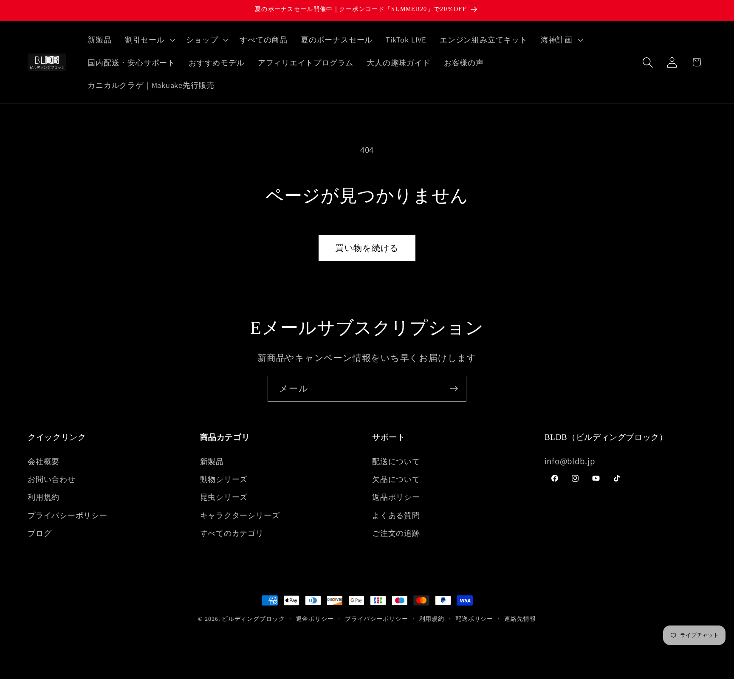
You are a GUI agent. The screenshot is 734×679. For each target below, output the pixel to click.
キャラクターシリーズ (240, 515)
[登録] (454, 389)
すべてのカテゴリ (232, 533)
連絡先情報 (520, 618)
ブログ (39, 533)
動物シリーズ (224, 479)
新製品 (212, 461)
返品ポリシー (396, 497)
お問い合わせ (52, 479)
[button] (149, 39)
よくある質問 (396, 515)
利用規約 (43, 497)
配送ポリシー (474, 618)
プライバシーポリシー (67, 515)
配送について (396, 461)
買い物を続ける (366, 248)
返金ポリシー (315, 618)
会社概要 (43, 461)
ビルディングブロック (253, 618)
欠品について (396, 479)
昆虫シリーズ (224, 497)
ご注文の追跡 (396, 533)
